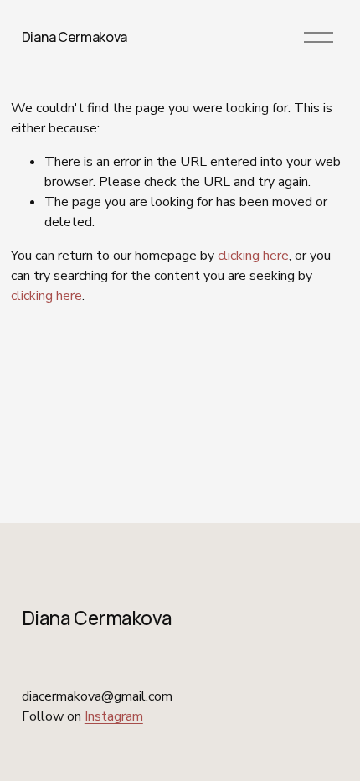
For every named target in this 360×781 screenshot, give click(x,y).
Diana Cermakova (74, 37)
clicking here (253, 255)
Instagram (114, 716)
